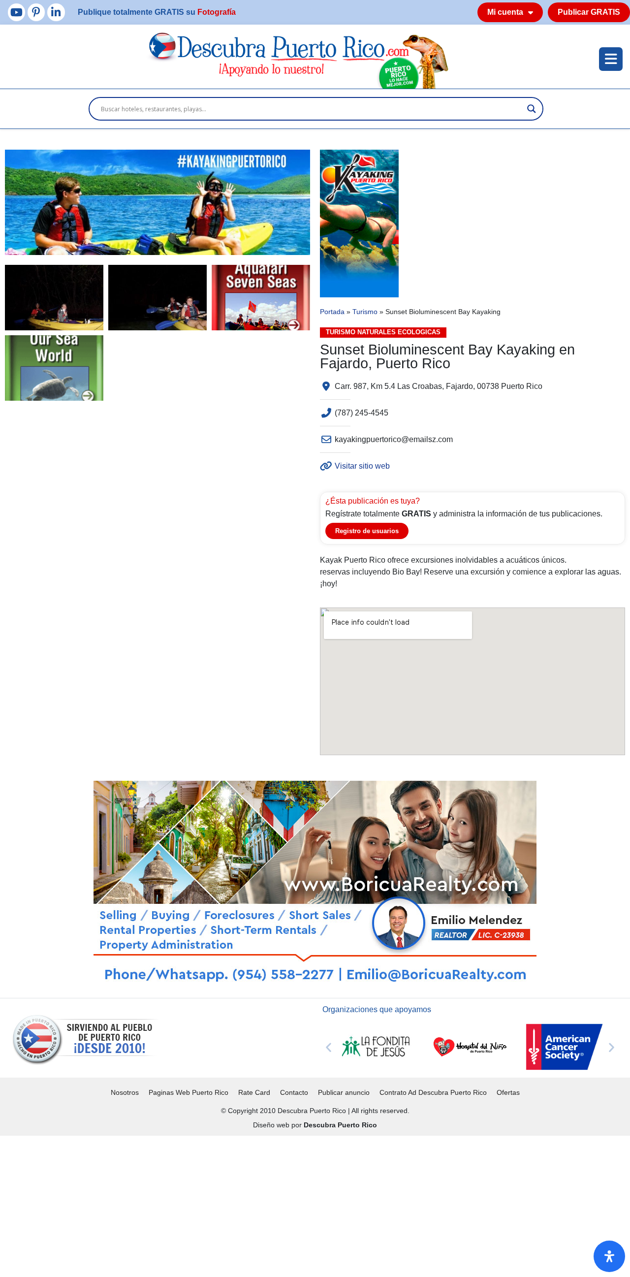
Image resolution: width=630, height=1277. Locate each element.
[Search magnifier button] (531, 109)
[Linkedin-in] (55, 12)
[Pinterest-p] (36, 12)
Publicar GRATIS (589, 12)
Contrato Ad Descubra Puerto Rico (433, 1092)
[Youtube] (16, 12)
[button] (328, 1047)
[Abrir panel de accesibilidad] (609, 1256)
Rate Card (254, 1092)
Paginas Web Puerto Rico (188, 1092)
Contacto (294, 1092)
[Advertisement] (295, 1205)
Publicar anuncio (344, 1092)
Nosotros (125, 1092)
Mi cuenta (505, 12)
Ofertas (508, 1092)
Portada (332, 312)
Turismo (365, 312)
